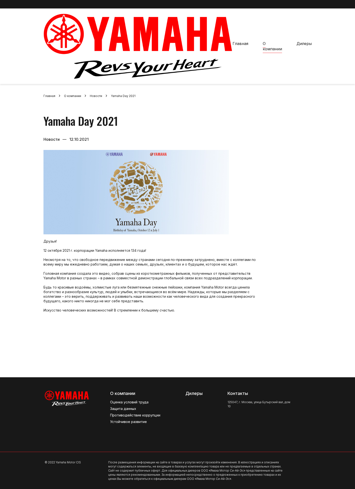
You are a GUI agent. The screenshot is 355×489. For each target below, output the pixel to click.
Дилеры (304, 43)
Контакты (237, 393)
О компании (272, 46)
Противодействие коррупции (135, 415)
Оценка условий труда (129, 402)
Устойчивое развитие (128, 422)
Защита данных (123, 409)
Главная (240, 43)
